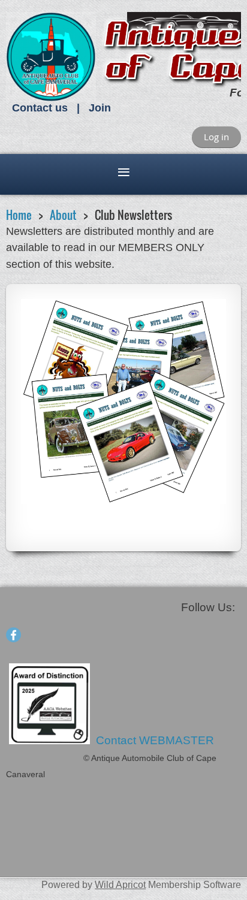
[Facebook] (13, 634)
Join (100, 108)
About (63, 215)
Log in (216, 137)
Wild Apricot (120, 884)
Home (19, 215)
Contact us (40, 108)
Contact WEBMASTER (156, 740)
